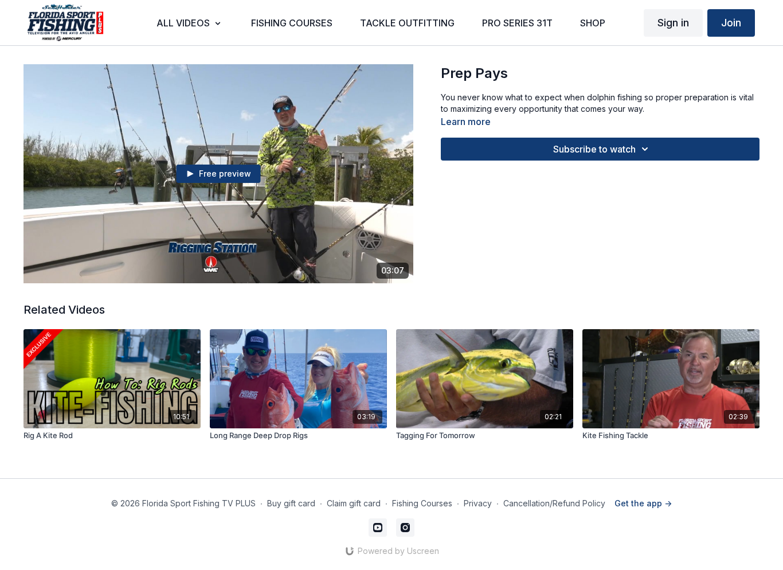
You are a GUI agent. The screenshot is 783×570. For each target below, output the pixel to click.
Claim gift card (354, 503)
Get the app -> (643, 503)
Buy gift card (291, 503)
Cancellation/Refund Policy (554, 503)
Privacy (478, 503)
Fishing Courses (422, 503)
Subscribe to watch (594, 149)
